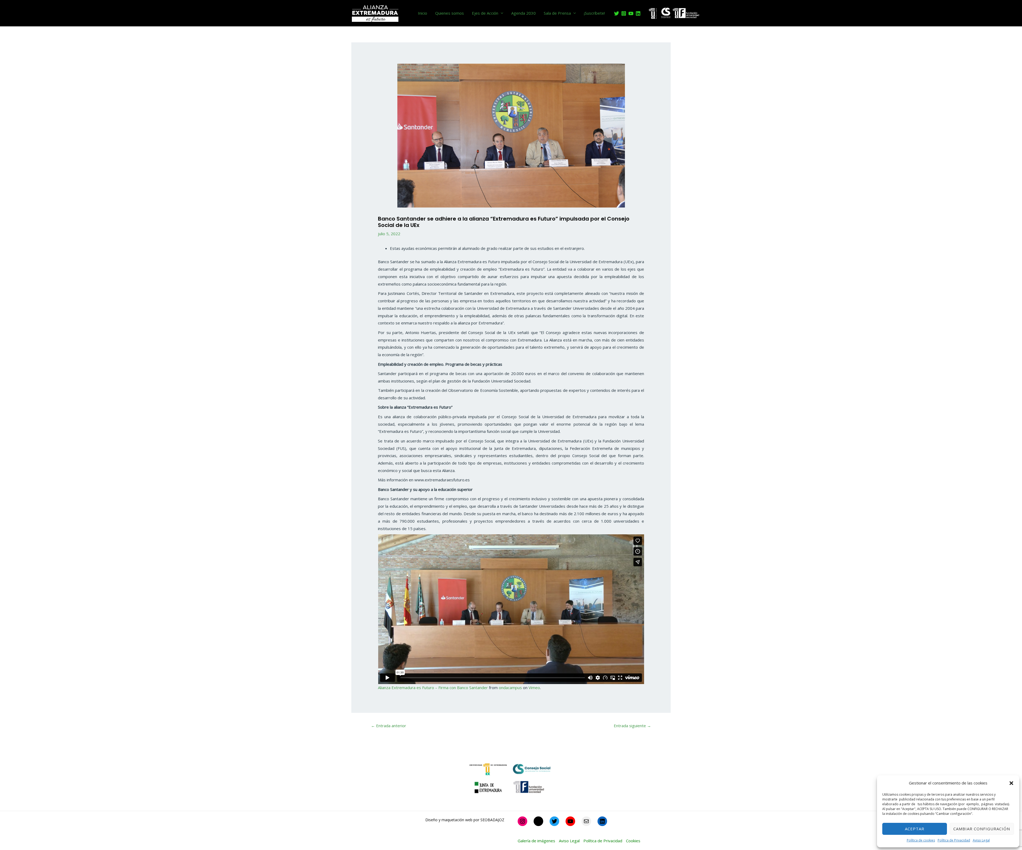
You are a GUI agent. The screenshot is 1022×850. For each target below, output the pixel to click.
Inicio (422, 13)
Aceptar (914, 828)
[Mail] (586, 821)
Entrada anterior (388, 725)
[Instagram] (623, 13)
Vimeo (534, 687)
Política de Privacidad (954, 840)
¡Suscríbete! (594, 13)
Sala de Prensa (557, 13)
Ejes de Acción (485, 13)
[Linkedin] (638, 13)
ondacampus (510, 687)
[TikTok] (538, 821)
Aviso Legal (981, 840)
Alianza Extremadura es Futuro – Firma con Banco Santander (433, 687)
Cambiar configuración (981, 828)
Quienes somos (449, 13)
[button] (1011, 783)
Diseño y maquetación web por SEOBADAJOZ (464, 819)
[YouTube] (630, 13)
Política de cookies (921, 840)
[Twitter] (616, 13)
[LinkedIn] (602, 821)
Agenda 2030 (523, 13)
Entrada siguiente (632, 725)
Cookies (633, 840)
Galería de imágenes (536, 840)
